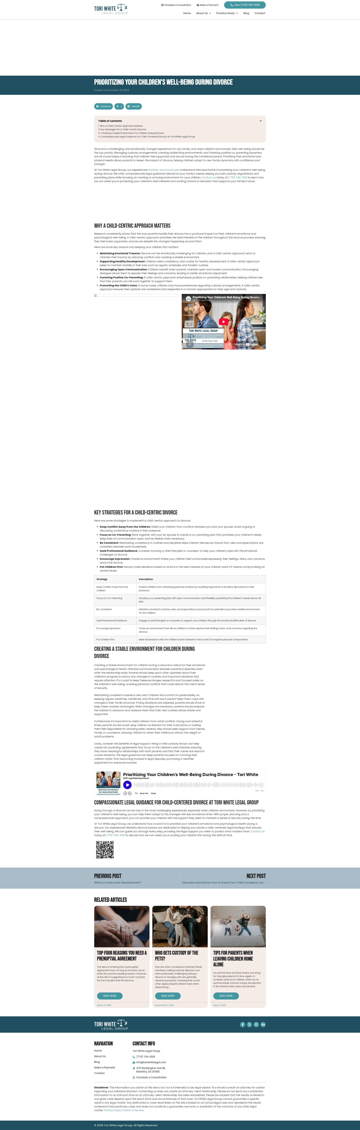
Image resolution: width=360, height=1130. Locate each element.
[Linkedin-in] (263, 1024)
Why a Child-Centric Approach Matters (121, 126)
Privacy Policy (112, 1110)
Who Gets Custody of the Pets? (176, 956)
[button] (103, 106)
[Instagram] (256, 1024)
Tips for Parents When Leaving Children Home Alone (233, 959)
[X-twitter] (249, 1024)
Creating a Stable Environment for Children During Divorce (132, 133)
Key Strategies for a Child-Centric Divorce (123, 129)
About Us (202, 13)
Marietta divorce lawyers (163, 170)
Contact (260, 13)
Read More (109, 996)
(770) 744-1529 (238, 177)
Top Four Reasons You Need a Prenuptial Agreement (122, 956)
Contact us (209, 177)
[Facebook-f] (242, 1024)
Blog (246, 13)
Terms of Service (133, 1110)
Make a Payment (104, 1067)
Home (187, 13)
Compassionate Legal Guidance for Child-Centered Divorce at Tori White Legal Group (148, 136)
